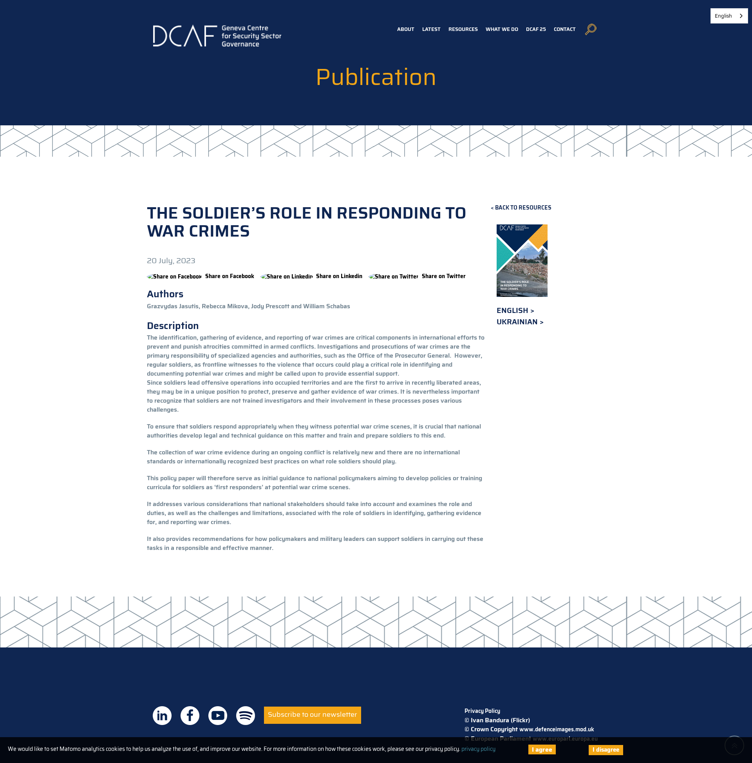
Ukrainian (518, 321)
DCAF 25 (536, 29)
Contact (565, 29)
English (513, 310)
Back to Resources (523, 208)
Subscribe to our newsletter (312, 714)
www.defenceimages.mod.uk (556, 729)
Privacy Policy (482, 711)
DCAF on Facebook (190, 715)
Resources (463, 29)
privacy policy (478, 749)
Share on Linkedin (339, 276)
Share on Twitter (444, 276)
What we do (502, 29)
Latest (431, 29)
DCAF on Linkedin (162, 715)
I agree (542, 749)
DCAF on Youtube (217, 715)
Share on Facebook (229, 276)
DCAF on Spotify (245, 715)
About (405, 29)
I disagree (606, 749)
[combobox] (729, 16)
